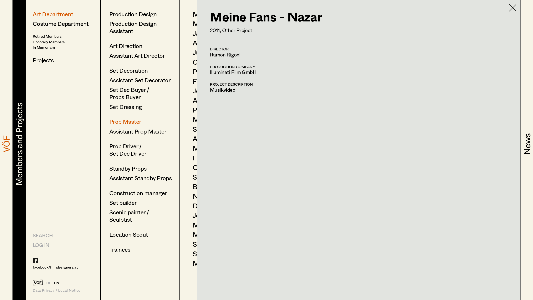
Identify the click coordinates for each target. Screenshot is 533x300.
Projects (43, 60)
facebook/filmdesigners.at (55, 267)
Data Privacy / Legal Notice (56, 290)
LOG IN (41, 245)
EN (57, 283)
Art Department (53, 14)
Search (43, 235)
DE (48, 283)
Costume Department (60, 23)
